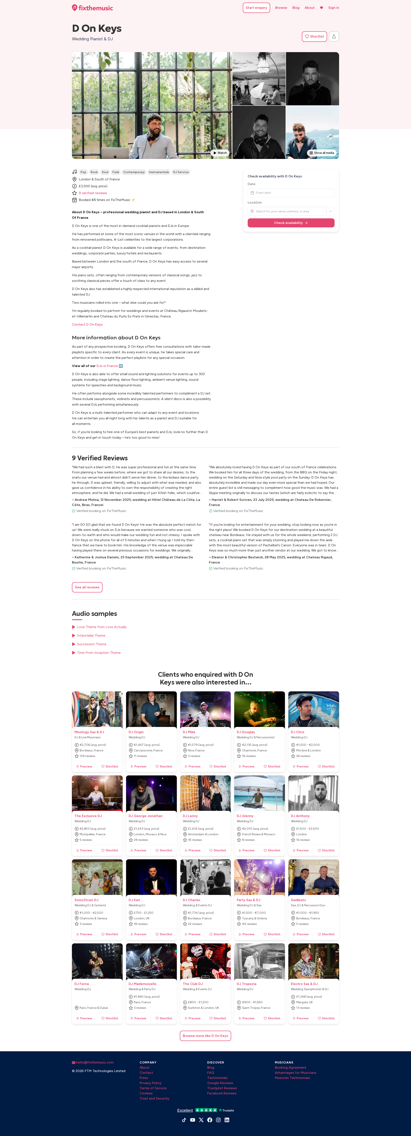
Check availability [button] (288, 223)
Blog (295, 8)
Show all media (324, 153)
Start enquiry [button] (256, 8)
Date (251, 184)
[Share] (334, 36)
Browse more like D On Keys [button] (205, 1036)
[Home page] (92, 7)
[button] (314, 36)
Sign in (333, 8)
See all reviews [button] (87, 587)
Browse (281, 8)
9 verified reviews (93, 193)
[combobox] (256, 211)
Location (255, 202)
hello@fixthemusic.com (94, 1062)
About (310, 8)
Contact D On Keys (87, 324)
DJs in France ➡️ (110, 366)
